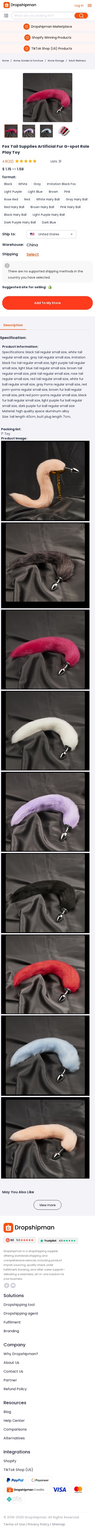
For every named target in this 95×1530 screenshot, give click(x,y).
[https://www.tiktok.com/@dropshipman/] (6, 1285)
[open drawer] (89, 5)
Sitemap (58, 1524)
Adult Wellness (77, 60)
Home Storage (56, 60)
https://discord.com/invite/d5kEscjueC (13, 1285)
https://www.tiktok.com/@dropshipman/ (7, 1285)
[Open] (71, 234)
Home (5, 60)
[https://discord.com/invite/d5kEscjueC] (13, 1285)
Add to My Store (47, 303)
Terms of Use (14, 1524)
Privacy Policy (38, 1524)
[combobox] (45, 234)
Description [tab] (13, 325)
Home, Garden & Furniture (28, 60)
